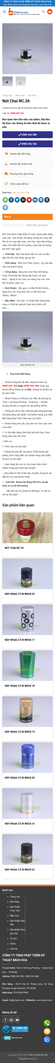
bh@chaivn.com (17, 1000)
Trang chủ (7, 95)
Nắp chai (20, 95)
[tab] (27, 217)
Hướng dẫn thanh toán (20, 164)
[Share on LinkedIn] (41, 200)
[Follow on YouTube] (17, 1020)
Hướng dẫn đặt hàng (19, 153)
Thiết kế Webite (35, 1055)
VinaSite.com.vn (27, 1058)
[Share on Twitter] (17, 200)
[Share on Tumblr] (47, 200)
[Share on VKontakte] (35, 200)
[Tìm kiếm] (43, 12)
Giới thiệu (14, 901)
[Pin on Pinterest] (29, 200)
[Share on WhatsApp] (5, 200)
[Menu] (4, 12)
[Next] (48, 49)
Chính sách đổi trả (18, 184)
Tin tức (13, 938)
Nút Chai (32, 95)
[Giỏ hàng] (50, 11)
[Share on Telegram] (5, 207)
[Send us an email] (11, 1020)
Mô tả (8, 217)
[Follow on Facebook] (5, 1020)
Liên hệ (13, 948)
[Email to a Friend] (23, 200)
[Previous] (7, 49)
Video (13, 943)
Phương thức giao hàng (21, 173)
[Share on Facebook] (11, 200)
